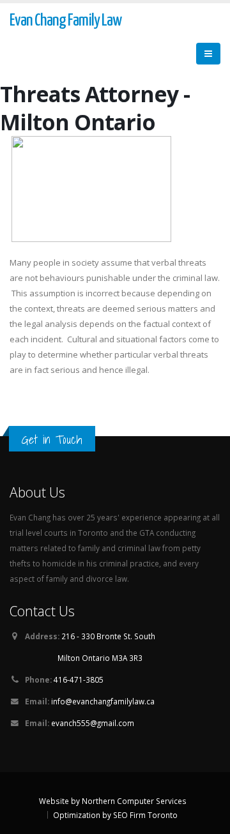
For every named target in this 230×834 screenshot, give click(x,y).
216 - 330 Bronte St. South (108, 636)
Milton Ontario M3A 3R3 (99, 658)
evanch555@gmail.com (92, 723)
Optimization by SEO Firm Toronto (115, 815)
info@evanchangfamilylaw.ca (103, 701)
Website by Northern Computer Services (113, 801)
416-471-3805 (78, 679)
